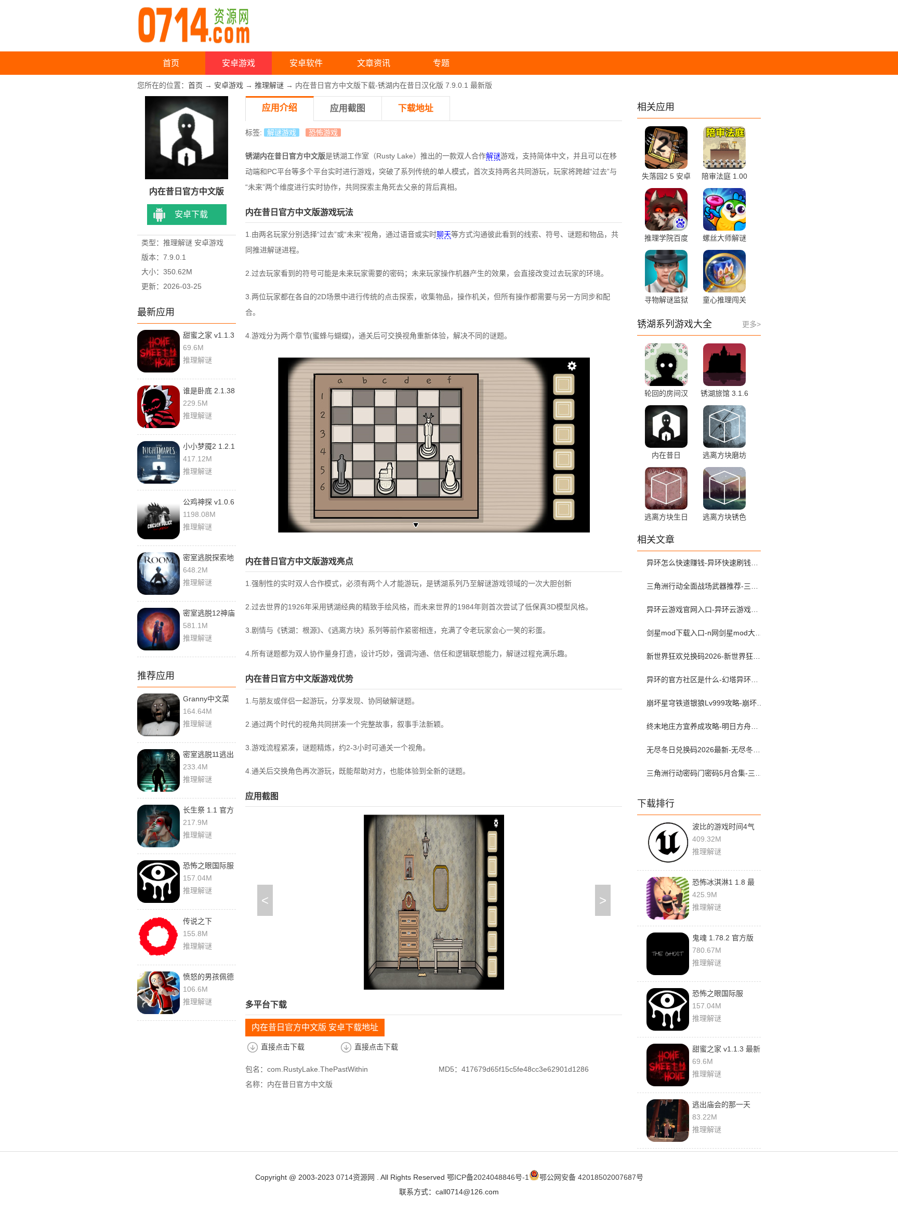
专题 (441, 63)
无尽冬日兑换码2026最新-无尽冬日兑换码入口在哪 (705, 749)
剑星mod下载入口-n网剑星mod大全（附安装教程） (705, 633)
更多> (751, 324)
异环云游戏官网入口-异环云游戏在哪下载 (705, 609)
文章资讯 (373, 63)
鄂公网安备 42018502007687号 (591, 1177)
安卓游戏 (238, 63)
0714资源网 (355, 1177)
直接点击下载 (283, 1047)
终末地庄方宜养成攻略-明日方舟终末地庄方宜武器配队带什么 (705, 726)
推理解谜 (269, 85)
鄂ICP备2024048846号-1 (488, 1177)
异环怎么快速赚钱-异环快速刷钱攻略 (705, 562)
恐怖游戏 (323, 132)
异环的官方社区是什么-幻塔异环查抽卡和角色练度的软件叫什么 (705, 679)
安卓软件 (306, 63)
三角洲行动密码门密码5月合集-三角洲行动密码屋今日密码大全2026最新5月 (705, 773)
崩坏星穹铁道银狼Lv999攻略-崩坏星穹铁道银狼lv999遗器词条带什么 (705, 703)
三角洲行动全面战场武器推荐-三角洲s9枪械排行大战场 (705, 586)
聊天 (444, 234)
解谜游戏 (281, 132)
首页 (171, 63)
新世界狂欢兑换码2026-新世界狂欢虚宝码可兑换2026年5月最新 (705, 656)
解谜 (493, 156)
